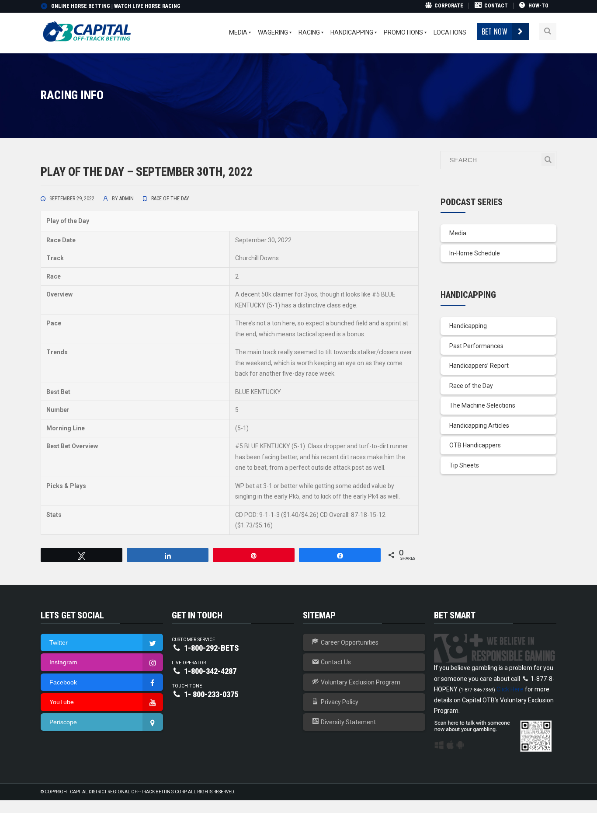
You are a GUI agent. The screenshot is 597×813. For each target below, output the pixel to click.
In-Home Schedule (474, 253)
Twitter (58, 642)
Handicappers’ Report (479, 365)
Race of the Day (170, 198)
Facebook (63, 682)
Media (457, 233)
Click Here (510, 689)
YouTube (61, 701)
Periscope (63, 722)
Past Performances (476, 345)
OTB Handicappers (475, 445)
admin (126, 198)
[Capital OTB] (88, 31)
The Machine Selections (482, 405)
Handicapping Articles (479, 425)
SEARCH (548, 159)
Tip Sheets (464, 465)
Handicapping (468, 325)
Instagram (63, 662)
